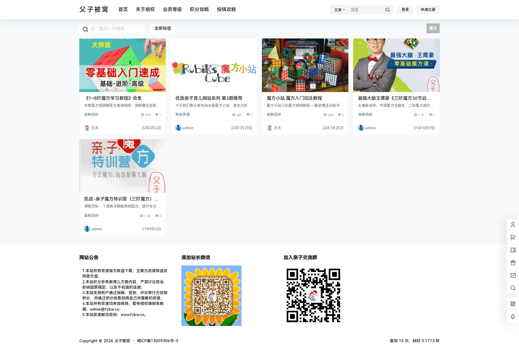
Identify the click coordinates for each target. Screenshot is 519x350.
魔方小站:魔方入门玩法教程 (294, 98)
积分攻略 (199, 9)
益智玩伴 (91, 114)
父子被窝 (121, 341)
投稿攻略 (226, 9)
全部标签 (162, 28)
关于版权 (145, 9)
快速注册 (428, 10)
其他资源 (182, 114)
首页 (123, 9)
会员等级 (172, 9)
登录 (405, 10)
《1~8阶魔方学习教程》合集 (113, 98)
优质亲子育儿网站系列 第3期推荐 (208, 98)
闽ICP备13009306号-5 (157, 341)
